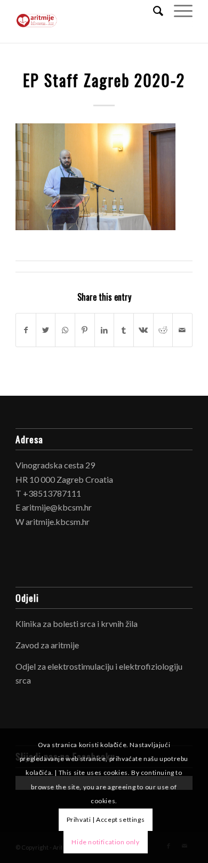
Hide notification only (105, 842)
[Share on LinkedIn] (104, 330)
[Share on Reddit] (163, 330)
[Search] (152, 10)
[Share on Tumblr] (123, 330)
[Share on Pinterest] (84, 330)
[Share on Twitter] (45, 330)
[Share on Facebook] (26, 330)
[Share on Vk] (143, 330)
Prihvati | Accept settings (106, 819)
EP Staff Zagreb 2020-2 (104, 80)
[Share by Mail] (182, 330)
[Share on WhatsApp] (65, 330)
